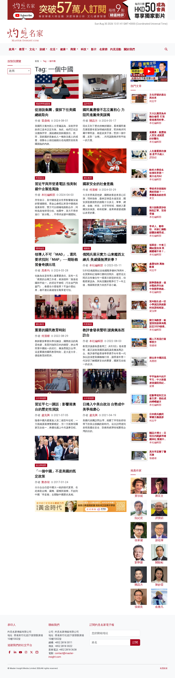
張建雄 (153, 345)
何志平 (153, 101)
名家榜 (103, 49)
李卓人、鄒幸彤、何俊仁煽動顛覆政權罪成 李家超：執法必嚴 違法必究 (157, 232)
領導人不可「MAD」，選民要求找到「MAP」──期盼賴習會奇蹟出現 (56, 259)
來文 (151, 198)
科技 (83, 49)
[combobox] (19, 71)
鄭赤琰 (46, 482)
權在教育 (88, 178)
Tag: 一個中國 (49, 61)
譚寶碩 (153, 157)
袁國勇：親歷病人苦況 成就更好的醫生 (157, 135)
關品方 (93, 120)
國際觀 (87, 248)
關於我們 (129, 49)
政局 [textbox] (12, 70)
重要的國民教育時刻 (50, 330)
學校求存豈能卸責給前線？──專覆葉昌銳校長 (157, 191)
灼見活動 (115, 49)
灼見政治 (40, 178)
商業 (73, 49)
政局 (11, 49)
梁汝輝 (153, 311)
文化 (32, 49)
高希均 (46, 270)
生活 (52, 49)
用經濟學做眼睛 (43, 104)
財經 (42, 49)
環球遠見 (40, 248)
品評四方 (88, 104)
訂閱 (135, 642)
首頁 (37, 61)
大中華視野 (41, 398)
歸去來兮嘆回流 (157, 357)
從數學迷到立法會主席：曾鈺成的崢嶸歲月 (157, 398)
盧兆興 (46, 415)
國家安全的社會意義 (98, 184)
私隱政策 (163, 668)
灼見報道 (88, 324)
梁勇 (151, 386)
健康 (63, 49)
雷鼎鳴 (46, 120)
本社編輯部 (48, 194)
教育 (22, 49)
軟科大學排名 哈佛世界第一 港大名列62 (156, 172)
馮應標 (153, 361)
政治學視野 (41, 465)
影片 (94, 49)
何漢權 (93, 189)
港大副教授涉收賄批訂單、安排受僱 (157, 210)
